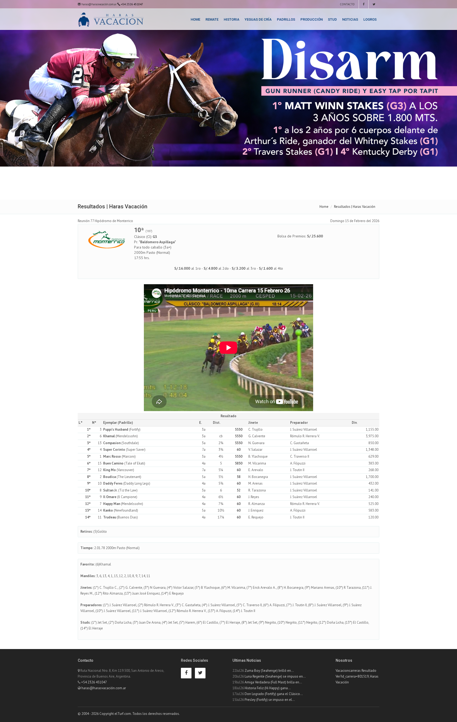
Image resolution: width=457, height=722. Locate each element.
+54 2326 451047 (94, 682)
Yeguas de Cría (258, 19)
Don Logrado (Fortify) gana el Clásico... (274, 694)
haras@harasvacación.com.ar (99, 4)
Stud (332, 19)
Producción (311, 19)
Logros (370, 19)
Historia (231, 19)
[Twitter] (374, 4)
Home (195, 19)
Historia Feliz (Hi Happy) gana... (268, 688)
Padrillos (286, 19)
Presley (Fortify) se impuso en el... (270, 699)
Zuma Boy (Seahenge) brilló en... (269, 670)
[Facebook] (363, 4)
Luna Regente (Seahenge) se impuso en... (275, 676)
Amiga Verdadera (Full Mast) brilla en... (273, 682)
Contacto (347, 4)
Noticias (350, 19)
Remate (211, 19)
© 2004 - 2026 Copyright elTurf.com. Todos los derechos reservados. (129, 713)
